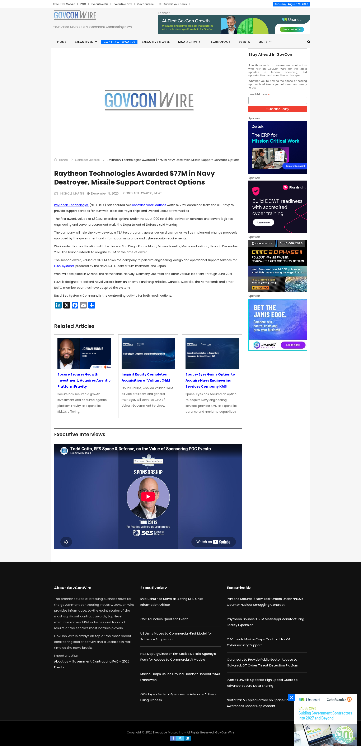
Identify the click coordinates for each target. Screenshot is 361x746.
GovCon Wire (224, 732)
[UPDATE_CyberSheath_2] (277, 266)
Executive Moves (156, 42)
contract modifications (149, 205)
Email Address (259, 94)
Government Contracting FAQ (95, 661)
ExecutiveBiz (239, 587)
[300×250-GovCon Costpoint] (277, 147)
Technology (219, 42)
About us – (63, 661)
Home (61, 42)
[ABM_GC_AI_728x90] (234, 25)
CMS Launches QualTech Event (164, 619)
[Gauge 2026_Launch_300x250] (324, 720)
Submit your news (175, 4)
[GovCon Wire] (75, 16)
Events (244, 42)
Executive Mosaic (64, 4)
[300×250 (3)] (277, 207)
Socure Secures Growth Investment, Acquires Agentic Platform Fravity (84, 380)
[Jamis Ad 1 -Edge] (277, 325)
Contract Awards (119, 42)
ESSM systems (64, 266)
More (262, 42)
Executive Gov (123, 4)
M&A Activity (189, 42)
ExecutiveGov (153, 587)
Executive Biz (100, 4)
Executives (84, 42)
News (158, 193)
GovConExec (145, 4)
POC (83, 4)
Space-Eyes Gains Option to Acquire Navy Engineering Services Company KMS (210, 380)
